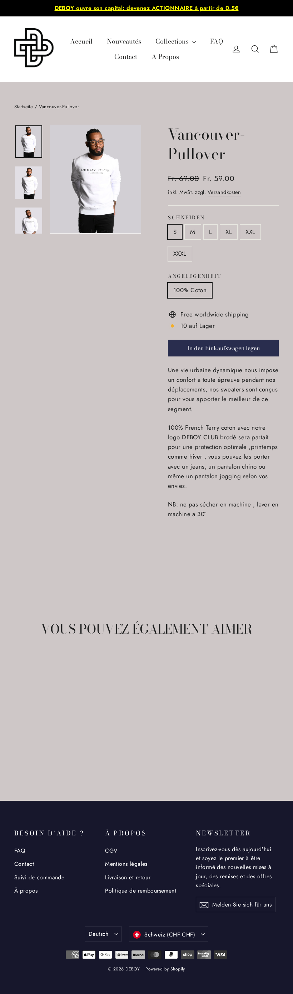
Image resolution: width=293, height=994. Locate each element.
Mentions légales (126, 864)
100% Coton (190, 290)
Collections (172, 41)
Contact (125, 56)
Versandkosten (224, 192)
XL (228, 232)
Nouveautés (124, 41)
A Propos (165, 56)
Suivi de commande (39, 877)
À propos (26, 890)
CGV (111, 850)
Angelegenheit (194, 276)
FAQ (216, 41)
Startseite (23, 106)
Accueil (81, 41)
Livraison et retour (127, 877)
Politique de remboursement (140, 890)
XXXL (180, 253)
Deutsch (99, 934)
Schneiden (186, 218)
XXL (250, 232)
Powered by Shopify (165, 969)
